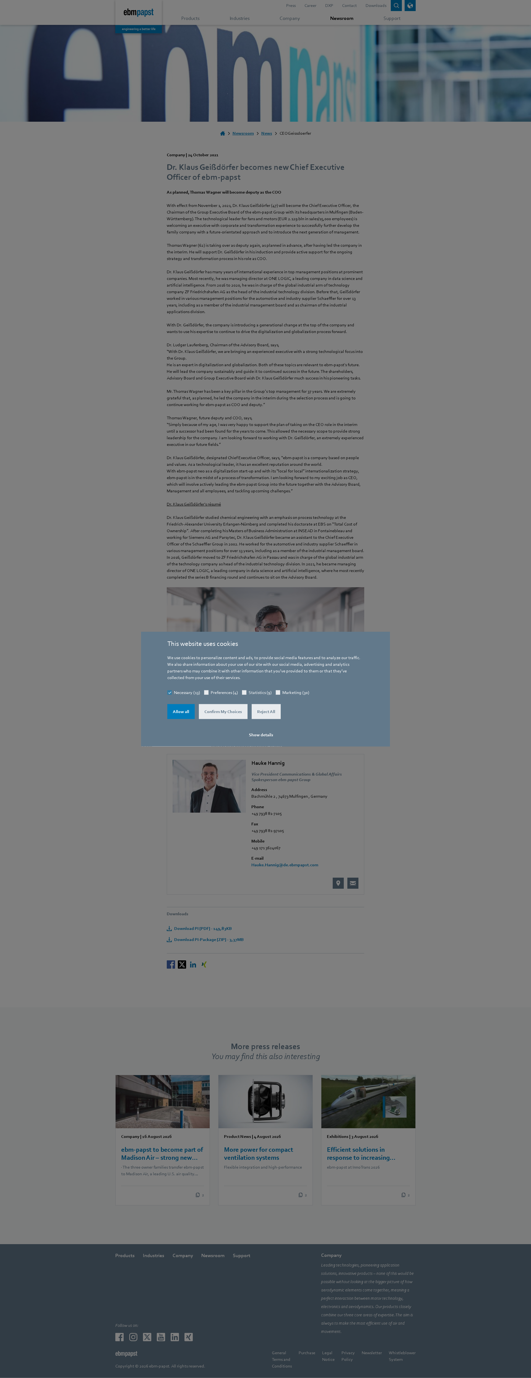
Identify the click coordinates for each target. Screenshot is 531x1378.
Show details (261, 734)
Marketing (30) (295, 692)
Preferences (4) (224, 692)
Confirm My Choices (223, 711)
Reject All (266, 711)
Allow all (181, 711)
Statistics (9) (260, 692)
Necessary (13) (187, 692)
